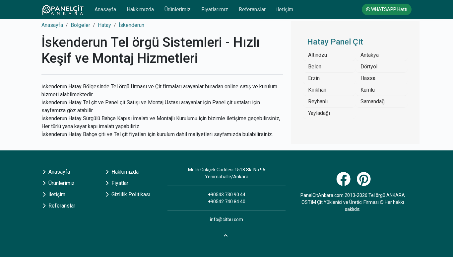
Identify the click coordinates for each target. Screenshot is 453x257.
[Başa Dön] (226, 234)
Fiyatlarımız (214, 9)
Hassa (367, 78)
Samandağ (372, 101)
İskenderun (131, 25)
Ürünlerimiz (177, 9)
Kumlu (367, 90)
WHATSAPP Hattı (388, 9)
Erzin (314, 78)
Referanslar (252, 9)
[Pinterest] (364, 183)
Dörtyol (368, 66)
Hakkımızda (140, 9)
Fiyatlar (119, 183)
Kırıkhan (317, 90)
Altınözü (317, 55)
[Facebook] (344, 183)
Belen (314, 66)
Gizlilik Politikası (130, 194)
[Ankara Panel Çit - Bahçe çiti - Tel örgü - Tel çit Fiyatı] (62, 10)
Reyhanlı (318, 101)
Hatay (104, 25)
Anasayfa (105, 9)
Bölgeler (80, 25)
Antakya (369, 55)
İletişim (284, 9)
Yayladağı (319, 113)
